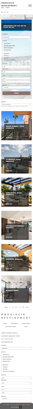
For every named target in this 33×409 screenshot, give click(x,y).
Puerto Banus (7, 43)
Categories (5, 34)
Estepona (6, 55)
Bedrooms (5, 63)
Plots (26, 326)
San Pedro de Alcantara (10, 60)
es (5, 12)
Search (18, 12)
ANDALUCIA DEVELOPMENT (16, 316)
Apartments (14, 323)
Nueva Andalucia (8, 47)
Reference (5, 85)
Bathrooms (5, 68)
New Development (10, 326)
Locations (5, 40)
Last (27, 307)
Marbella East (6, 361)
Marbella (6, 57)
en (2, 12)
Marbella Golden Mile (9, 45)
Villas (5, 323)
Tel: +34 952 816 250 (7, 339)
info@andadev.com (7, 342)
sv (7, 12)
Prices (4, 75)
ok (20, 407)
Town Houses (26, 323)
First (6, 307)
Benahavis (6, 53)
